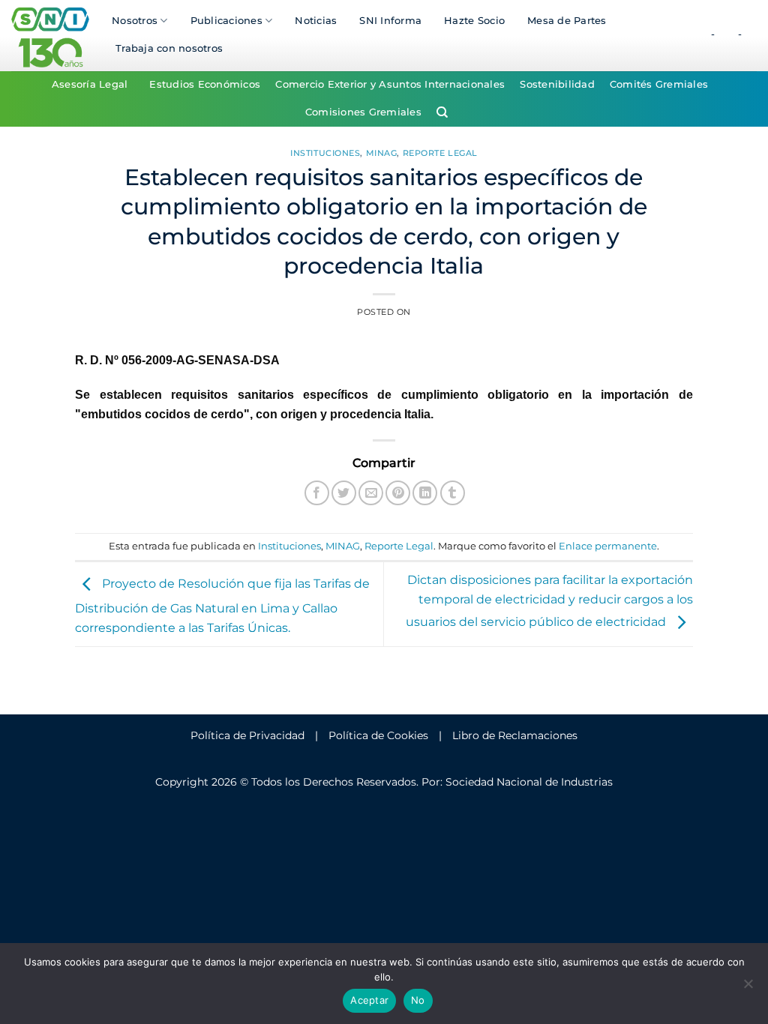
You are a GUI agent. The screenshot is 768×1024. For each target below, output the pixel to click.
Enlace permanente (608, 546)
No (418, 1000)
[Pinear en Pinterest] (398, 493)
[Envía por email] (370, 493)
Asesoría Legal (90, 84)
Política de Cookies (378, 735)
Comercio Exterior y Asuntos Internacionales (390, 84)
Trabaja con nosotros (169, 48)
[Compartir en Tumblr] (452, 493)
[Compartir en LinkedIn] (424, 493)
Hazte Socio (474, 20)
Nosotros (135, 20)
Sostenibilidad (557, 84)
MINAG (382, 153)
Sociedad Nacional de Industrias (529, 782)
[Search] (442, 112)
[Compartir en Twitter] (344, 493)
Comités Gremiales (659, 84)
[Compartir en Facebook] (316, 493)
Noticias (316, 20)
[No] (748, 988)
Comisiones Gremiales (363, 112)
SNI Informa (390, 20)
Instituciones (325, 153)
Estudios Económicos (204, 84)
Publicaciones (226, 20)
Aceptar (369, 1000)
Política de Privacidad (247, 735)
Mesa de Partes (567, 20)
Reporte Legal (440, 153)
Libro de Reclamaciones (515, 735)
